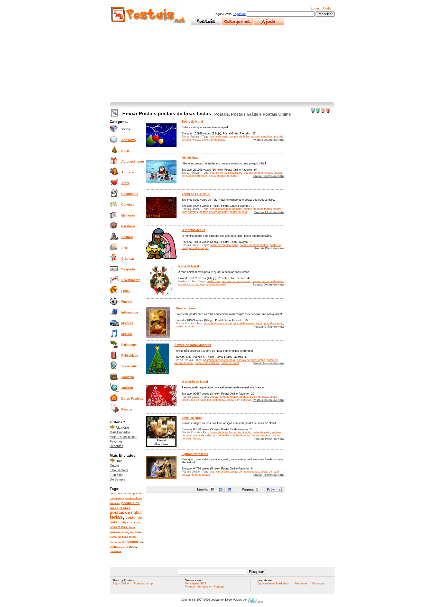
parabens (116, 551)
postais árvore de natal (213, 211)
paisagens (119, 532)
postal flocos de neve (191, 284)
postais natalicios (262, 136)
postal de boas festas (123, 536)
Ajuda (326, 8)
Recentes (116, 446)
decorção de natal (213, 139)
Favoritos (116, 441)
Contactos (318, 583)
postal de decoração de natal (231, 435)
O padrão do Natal (195, 382)
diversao (115, 542)
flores (132, 527)
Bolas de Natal (192, 121)
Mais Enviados (120, 432)
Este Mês (116, 475)
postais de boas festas (258, 172)
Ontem (114, 465)
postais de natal (125, 512)
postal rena (213, 281)
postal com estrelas (207, 363)
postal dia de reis (121, 493)
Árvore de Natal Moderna (192, 345)
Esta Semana (119, 470)
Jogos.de (239, 14)
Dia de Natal (190, 158)
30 (229, 489)
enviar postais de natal (223, 175)
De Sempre (118, 479)
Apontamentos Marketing (273, 583)
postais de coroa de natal (267, 281)
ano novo (129, 547)
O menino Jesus (193, 230)
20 (221, 489)
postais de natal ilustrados (226, 172)
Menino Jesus (185, 308)
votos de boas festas (223, 432)
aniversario (132, 542)
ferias (116, 517)
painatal (115, 547)
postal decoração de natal (226, 208)
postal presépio (198, 248)
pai (123, 522)
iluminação (244, 432)
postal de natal (219, 136)
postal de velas (202, 435)
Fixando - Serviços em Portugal (204, 586)
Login (315, 8)
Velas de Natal (192, 418)
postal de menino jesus (224, 245)
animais (136, 532)
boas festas (118, 527)
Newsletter (300, 583)
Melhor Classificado (123, 437)
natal (129, 522)
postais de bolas (239, 136)
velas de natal (261, 432)
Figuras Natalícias (195, 454)
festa (137, 522)
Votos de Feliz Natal (196, 194)
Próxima (273, 489)
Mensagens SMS (195, 583)
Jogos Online (120, 583)
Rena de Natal (188, 266)
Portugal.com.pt (143, 583)
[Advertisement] (222, 64)
